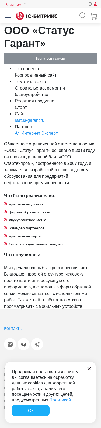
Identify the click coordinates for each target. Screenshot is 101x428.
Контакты (13, 328)
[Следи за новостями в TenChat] (24, 344)
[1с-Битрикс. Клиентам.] (36, 16)
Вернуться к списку (50, 58)
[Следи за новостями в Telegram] (37, 344)
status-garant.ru (29, 120)
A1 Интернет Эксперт (36, 133)
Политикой (60, 400)
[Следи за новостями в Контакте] (10, 344)
